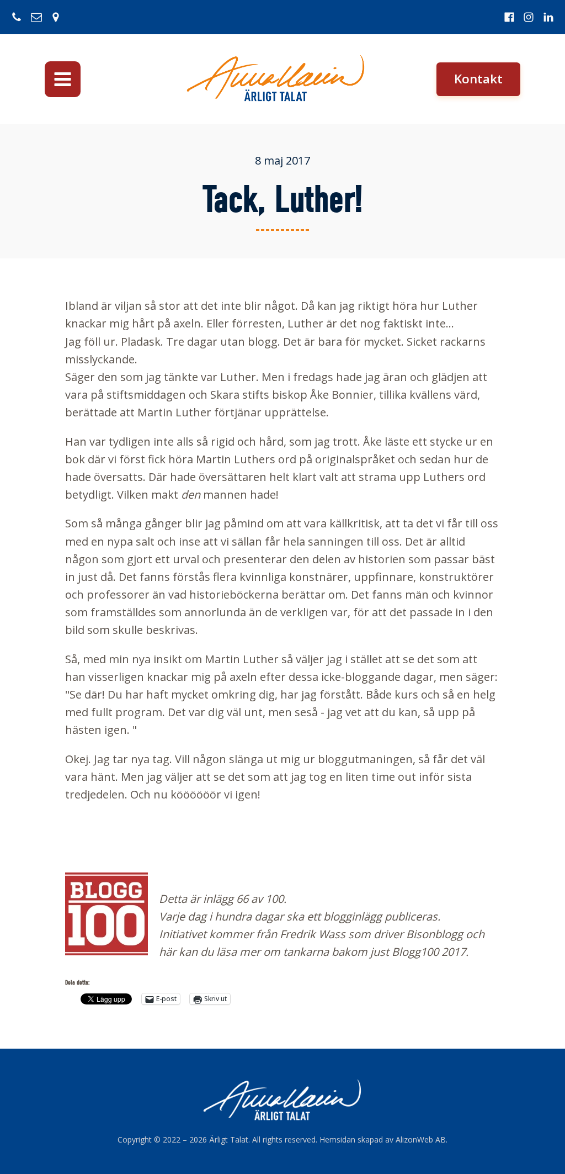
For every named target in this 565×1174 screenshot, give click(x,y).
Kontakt (478, 78)
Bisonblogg (434, 934)
